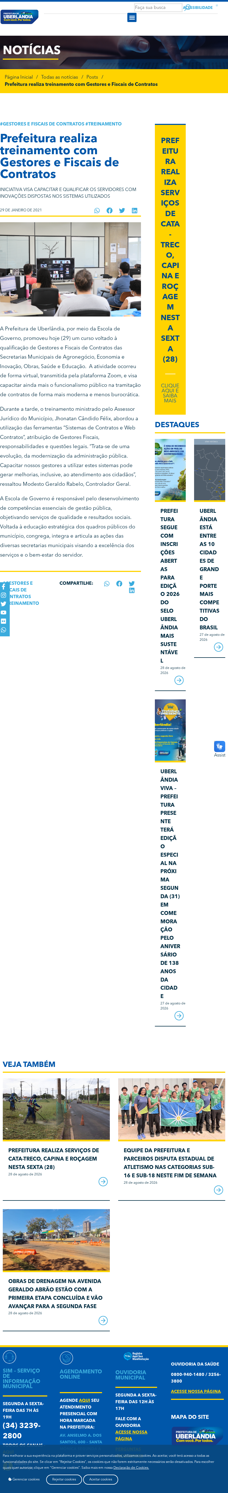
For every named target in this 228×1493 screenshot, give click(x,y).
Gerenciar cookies (25, 1479)
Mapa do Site (190, 1417)
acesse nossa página (196, 1392)
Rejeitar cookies (64, 1479)
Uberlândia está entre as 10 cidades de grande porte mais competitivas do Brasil (209, 570)
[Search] (187, 7)
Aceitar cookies (100, 1479)
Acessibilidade (198, 8)
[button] (132, 17)
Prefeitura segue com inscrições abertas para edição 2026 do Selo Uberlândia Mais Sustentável (170, 586)
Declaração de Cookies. (131, 1468)
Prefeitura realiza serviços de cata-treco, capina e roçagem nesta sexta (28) (53, 1159)
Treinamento (105, 124)
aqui (84, 1401)
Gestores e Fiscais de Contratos (43, 124)
